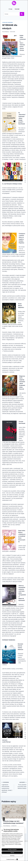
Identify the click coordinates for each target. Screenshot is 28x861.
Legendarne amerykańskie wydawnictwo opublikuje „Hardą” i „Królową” (7, 787)
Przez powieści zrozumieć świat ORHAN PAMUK (22, 785)
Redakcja (7, 31)
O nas (10, 9)
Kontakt (17, 9)
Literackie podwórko (7, 22)
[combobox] (11, 14)
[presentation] (14, 811)
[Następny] (24, 819)
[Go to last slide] (4, 819)
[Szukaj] (22, 14)
